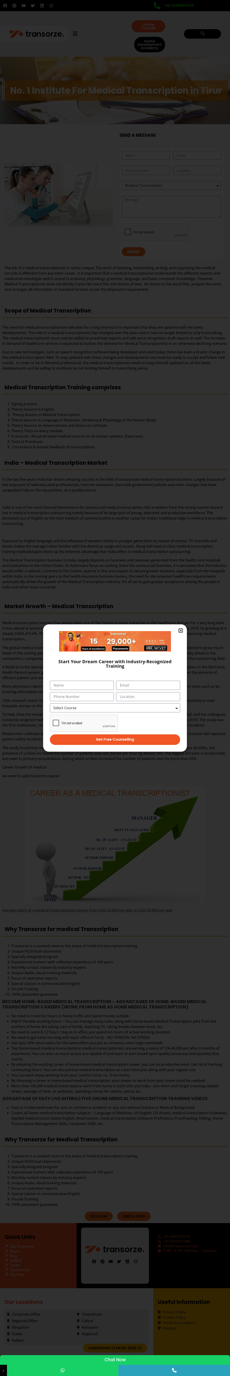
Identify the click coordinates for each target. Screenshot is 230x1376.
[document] (115, 688)
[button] (180, 630)
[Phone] (174, 1370)
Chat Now (115, 1360)
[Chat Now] (63, 1370)
